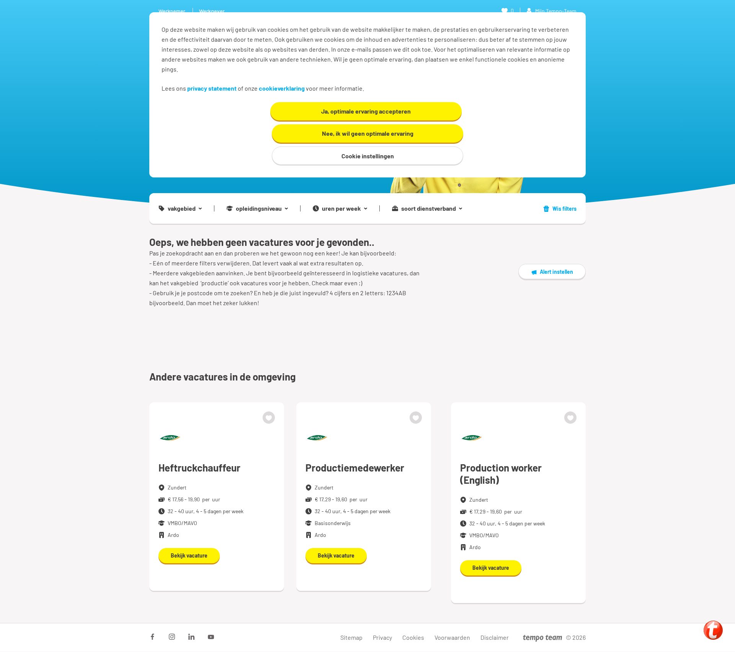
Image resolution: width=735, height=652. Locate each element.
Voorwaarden (452, 637)
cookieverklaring (282, 88)
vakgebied (182, 208)
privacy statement (212, 88)
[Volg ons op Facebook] (152, 637)
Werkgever (212, 11)
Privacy (382, 637)
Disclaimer (494, 637)
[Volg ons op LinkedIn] (191, 637)
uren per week (341, 208)
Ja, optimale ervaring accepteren (366, 111)
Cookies (413, 637)
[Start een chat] (713, 630)
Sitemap (351, 637)
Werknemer (171, 11)
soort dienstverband (428, 208)
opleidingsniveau (259, 208)
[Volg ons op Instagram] (172, 637)
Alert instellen (556, 271)
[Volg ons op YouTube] (211, 637)
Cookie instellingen (367, 155)
